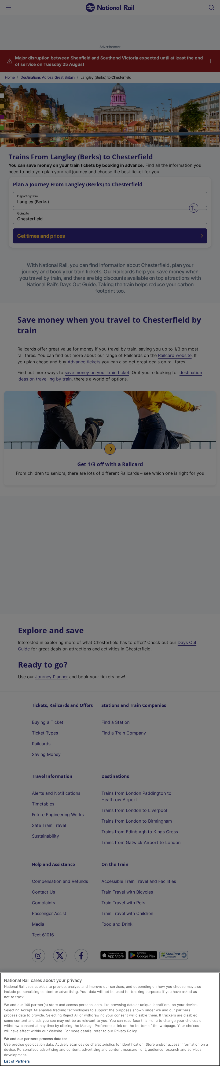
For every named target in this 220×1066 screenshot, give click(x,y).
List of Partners (17, 1061)
